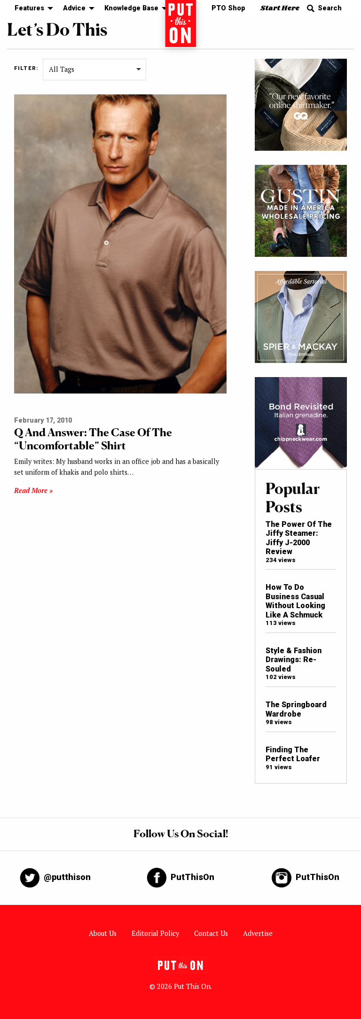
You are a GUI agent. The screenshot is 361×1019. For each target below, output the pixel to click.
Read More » (33, 490)
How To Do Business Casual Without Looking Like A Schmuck (295, 601)
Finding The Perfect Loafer (293, 754)
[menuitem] (31, 8)
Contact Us (211, 933)
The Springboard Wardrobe (296, 709)
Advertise (258, 933)
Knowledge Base (131, 8)
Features (29, 8)
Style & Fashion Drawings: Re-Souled (294, 659)
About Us (103, 933)
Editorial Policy (155, 933)
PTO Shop (228, 8)
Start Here (279, 8)
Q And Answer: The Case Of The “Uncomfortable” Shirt (93, 438)
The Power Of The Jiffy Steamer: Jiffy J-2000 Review (299, 538)
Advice (74, 8)
